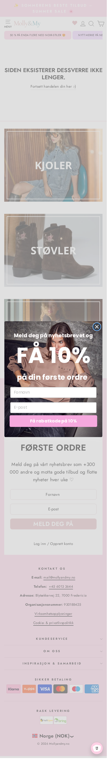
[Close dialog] (97, 326)
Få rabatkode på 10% (53, 421)
